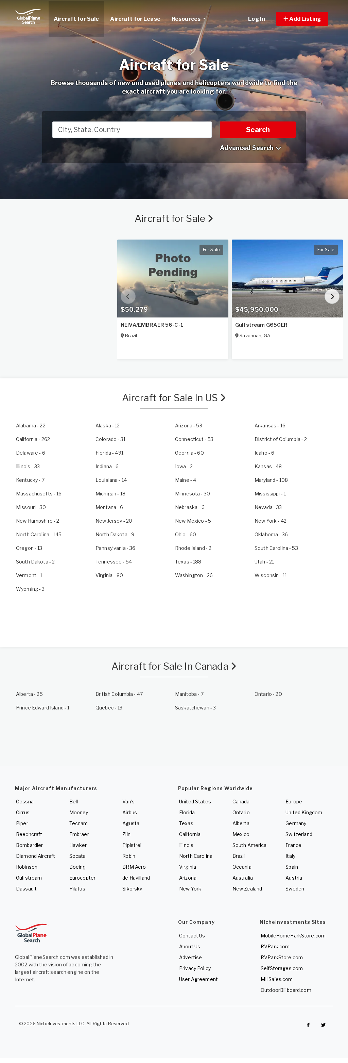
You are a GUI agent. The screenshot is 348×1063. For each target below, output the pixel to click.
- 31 (110, 439)
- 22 (31, 425)
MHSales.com (277, 979)
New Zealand (247, 889)
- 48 (268, 466)
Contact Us (192, 935)
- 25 (29, 694)
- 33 (28, 466)
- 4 (185, 480)
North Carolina (195, 856)
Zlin (126, 834)
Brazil (238, 856)
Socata (77, 856)
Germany (295, 823)
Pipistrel (131, 845)
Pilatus (77, 889)
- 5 (193, 521)
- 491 (109, 453)
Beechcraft (29, 834)
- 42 (270, 521)
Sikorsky (132, 889)
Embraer (79, 834)
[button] (302, 19)
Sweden (294, 889)
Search (258, 130)
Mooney (78, 812)
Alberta (240, 823)
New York (190, 889)
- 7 (30, 480)
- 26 (194, 575)
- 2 (281, 439)
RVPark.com (275, 946)
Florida (187, 812)
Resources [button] (187, 19)
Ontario (241, 812)
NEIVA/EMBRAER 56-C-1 (152, 325)
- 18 (110, 493)
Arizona (187, 878)
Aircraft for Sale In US (171, 398)
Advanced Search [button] (247, 147)
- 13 (29, 548)
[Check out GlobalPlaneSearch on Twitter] (323, 1025)
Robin (128, 856)
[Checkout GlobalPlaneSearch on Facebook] (308, 1025)
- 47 (119, 694)
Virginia (187, 867)
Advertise (190, 957)
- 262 (33, 439)
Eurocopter (82, 878)
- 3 (30, 589)
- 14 (111, 480)
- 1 (270, 493)
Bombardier (29, 845)
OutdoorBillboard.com (286, 990)
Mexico (241, 834)
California (190, 834)
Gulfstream (29, 878)
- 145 (39, 534)
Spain (291, 867)
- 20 (113, 521)
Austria (293, 878)
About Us (189, 946)
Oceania (241, 867)
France (293, 845)
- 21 (264, 562)
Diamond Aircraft (35, 856)
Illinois (186, 845)
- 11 (271, 575)
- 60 (189, 453)
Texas (186, 823)
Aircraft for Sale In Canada (170, 666)
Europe (293, 801)
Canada (241, 801)
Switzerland (298, 834)
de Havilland (136, 878)
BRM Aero (134, 867)
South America (249, 845)
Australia (242, 878)
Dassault (26, 889)
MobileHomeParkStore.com (293, 935)
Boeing (77, 867)
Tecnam (78, 823)
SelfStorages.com (282, 968)
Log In (256, 19)
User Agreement (198, 979)
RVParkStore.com (282, 957)
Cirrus (23, 812)
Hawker (78, 845)
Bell (73, 801)
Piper (22, 823)
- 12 (107, 425)
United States (195, 801)
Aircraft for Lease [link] (135, 19)
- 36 (271, 534)
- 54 (113, 562)
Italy (290, 856)
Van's (128, 801)
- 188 (188, 562)
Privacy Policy (195, 968)
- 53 (188, 425)
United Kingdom (303, 812)
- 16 (270, 425)
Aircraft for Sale (171, 218)
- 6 (30, 453)
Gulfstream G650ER (261, 325)
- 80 (109, 575)
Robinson (26, 867)
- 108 (271, 480)
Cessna (25, 801)
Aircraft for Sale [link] (76, 19)
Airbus (129, 812)
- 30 (192, 493)
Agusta (130, 823)
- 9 (114, 534)
